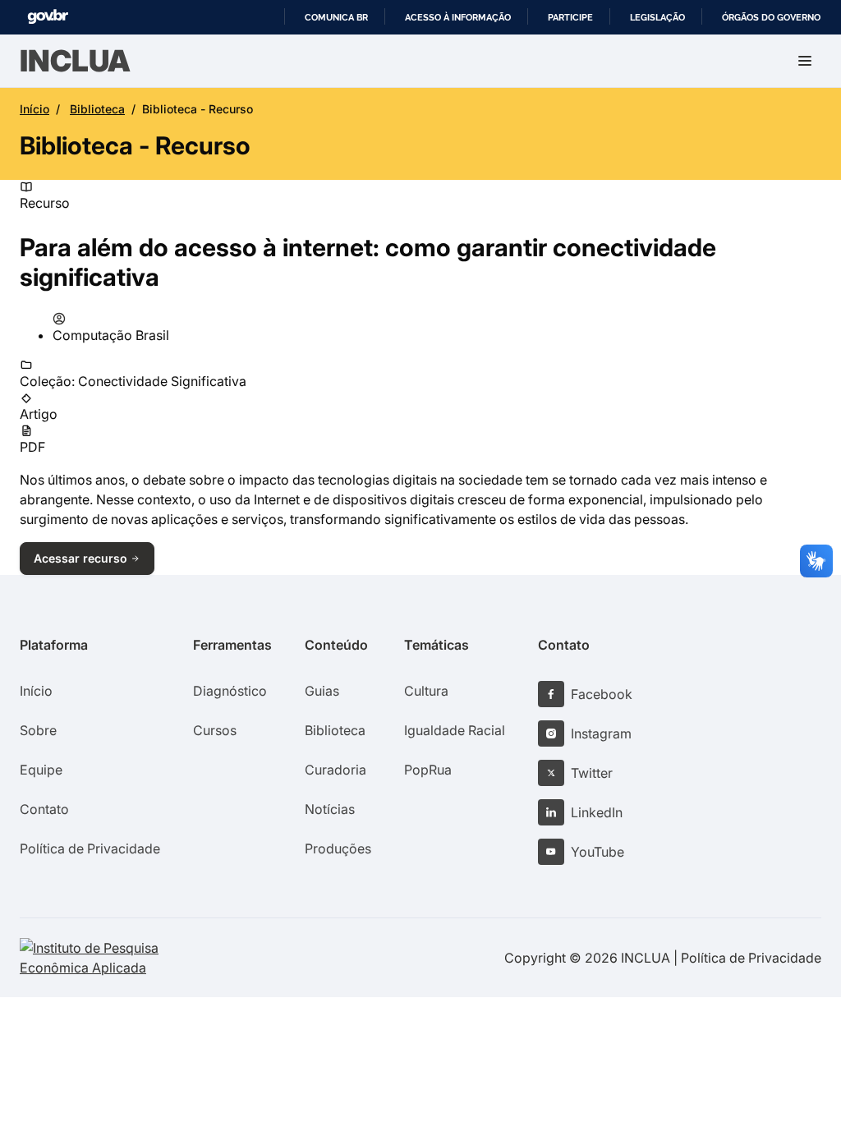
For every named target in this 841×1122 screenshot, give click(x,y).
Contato (44, 809)
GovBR (47, 17)
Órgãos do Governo (771, 17)
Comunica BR (336, 17)
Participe (570, 17)
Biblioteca (97, 109)
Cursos (215, 730)
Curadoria (335, 769)
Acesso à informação (458, 17)
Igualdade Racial (454, 730)
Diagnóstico (230, 691)
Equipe (41, 769)
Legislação (657, 17)
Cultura (426, 691)
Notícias (330, 809)
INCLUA (75, 61)
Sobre (38, 730)
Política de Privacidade (90, 848)
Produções (338, 848)
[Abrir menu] (804, 60)
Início (34, 109)
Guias (322, 691)
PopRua (428, 769)
